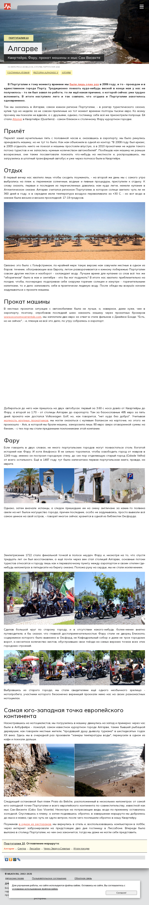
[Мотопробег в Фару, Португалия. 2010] (39, 623)
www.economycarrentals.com (22, 317)
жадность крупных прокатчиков (26, 420)
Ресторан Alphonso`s (45, 72)
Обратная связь (83, 878)
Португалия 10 (19, 37)
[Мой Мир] (15, 859)
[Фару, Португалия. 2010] (21, 502)
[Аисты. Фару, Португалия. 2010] (56, 502)
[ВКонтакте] (7, 859)
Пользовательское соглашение (49, 878)
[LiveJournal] (19, 859)
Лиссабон (34, 848)
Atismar (17, 119)
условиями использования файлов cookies (35, 889)
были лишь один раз (84, 84)
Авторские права (14, 878)
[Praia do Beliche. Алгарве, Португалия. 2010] (39, 795)
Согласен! (121, 893)
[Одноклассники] (11, 859)
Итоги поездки (81, 848)
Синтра (22, 848)
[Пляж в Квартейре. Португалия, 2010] (74, 259)
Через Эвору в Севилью (57, 848)
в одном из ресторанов (35, 824)
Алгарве (66, 72)
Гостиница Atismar (18, 72)
